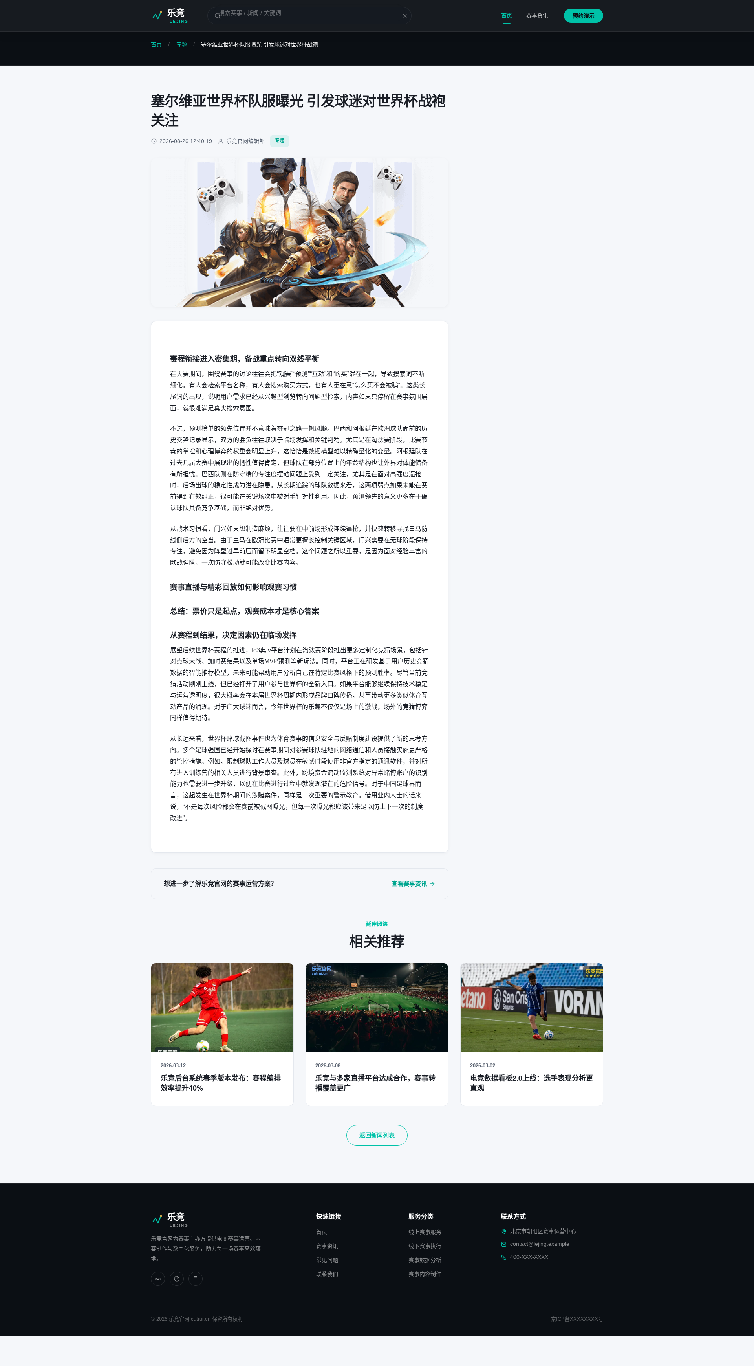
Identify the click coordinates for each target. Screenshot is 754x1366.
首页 (506, 15)
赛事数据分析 (424, 1260)
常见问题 (327, 1260)
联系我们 (327, 1274)
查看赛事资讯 (409, 883)
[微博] (177, 1279)
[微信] (158, 1279)
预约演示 (584, 16)
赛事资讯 (537, 15)
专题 (181, 44)
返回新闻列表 (377, 1135)
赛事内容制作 (424, 1274)
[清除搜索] (400, 15)
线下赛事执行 (424, 1246)
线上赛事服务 (424, 1232)
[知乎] (195, 1279)
